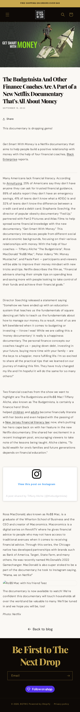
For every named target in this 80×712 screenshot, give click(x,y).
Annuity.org (14, 183)
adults (35, 412)
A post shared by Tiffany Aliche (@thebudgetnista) (36, 495)
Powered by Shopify (39, 704)
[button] (7, 14)
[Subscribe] (68, 675)
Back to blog (43, 629)
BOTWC (24, 704)
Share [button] (10, 119)
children (18, 412)
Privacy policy (61, 704)
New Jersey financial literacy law (27, 422)
